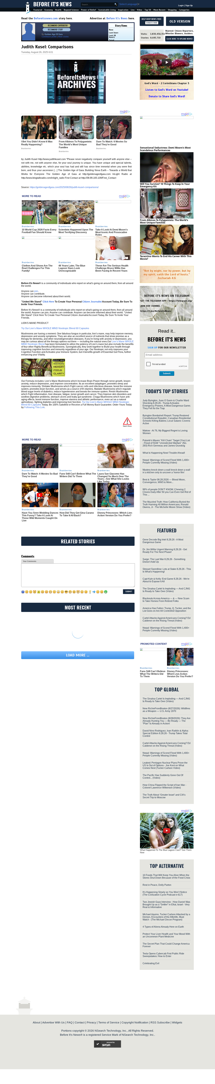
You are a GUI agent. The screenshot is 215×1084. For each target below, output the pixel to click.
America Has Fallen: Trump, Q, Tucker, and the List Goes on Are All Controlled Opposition (167, 609)
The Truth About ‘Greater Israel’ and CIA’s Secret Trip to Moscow (164, 796)
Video (139, 10)
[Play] (167, 62)
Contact (80, 1022)
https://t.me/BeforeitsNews (155, 311)
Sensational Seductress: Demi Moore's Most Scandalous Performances (165, 149)
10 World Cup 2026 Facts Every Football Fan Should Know (39, 231)
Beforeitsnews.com (46, 18)
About (36, 1022)
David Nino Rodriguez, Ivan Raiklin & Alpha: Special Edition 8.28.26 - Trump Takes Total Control (166, 733)
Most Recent (159, 10)
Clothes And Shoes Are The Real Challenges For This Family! (37, 268)
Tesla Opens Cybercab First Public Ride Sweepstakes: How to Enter (163, 954)
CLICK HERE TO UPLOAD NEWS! (179, 39)
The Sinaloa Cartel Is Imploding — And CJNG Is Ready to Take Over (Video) (166, 589)
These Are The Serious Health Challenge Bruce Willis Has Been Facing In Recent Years (111, 268)
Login (181, 5)
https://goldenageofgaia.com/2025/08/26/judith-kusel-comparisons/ (64, 187)
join (36, 291)
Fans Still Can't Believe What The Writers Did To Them (78, 475)
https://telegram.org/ (180, 300)
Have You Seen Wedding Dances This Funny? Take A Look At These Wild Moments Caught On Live (40, 517)
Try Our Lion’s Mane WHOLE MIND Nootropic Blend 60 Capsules (55, 328)
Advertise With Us (53, 1022)
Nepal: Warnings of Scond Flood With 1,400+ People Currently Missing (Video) (166, 461)
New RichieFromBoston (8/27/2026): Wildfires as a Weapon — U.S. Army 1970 (166, 709)
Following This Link (34, 407)
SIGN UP (152, 347)
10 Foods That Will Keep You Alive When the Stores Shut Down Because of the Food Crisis (166, 876)
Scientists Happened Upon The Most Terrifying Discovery (76, 231)
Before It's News (52, 4)
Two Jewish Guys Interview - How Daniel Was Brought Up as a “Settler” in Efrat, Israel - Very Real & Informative (166, 904)
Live (133, 10)
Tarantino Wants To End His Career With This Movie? (165, 257)
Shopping (172, 10)
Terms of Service (108, 1022)
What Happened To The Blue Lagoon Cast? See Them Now (166, 851)
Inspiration (123, 10)
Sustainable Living (107, 10)
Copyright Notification (135, 1022)
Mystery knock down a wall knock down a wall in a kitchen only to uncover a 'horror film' (166, 471)
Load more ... (77, 655)
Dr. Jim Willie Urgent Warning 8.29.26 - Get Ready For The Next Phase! (165, 550)
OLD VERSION (180, 21)
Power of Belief (88, 10)
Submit (167, 373)
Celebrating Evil (151, 963)
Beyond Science (71, 10)
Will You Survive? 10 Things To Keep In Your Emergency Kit (165, 185)
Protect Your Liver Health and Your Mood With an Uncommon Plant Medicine (166, 935)
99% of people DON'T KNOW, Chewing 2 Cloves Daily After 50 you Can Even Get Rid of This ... (167, 492)
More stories (63, 37)
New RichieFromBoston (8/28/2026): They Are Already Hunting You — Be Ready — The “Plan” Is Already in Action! (166, 721)
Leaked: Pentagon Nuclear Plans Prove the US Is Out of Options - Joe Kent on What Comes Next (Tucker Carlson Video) (165, 765)
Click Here (48, 301)
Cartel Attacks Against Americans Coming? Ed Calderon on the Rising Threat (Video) (166, 619)
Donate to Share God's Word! (167, 96)
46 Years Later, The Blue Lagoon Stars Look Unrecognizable (72, 268)
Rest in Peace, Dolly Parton (157, 885)
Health (58, 10)
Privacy (91, 1022)
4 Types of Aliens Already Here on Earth (163, 927)
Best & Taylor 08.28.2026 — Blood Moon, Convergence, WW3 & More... (164, 480)
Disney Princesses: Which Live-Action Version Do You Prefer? (115, 514)
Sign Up (189, 5)
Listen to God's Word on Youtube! (166, 89)
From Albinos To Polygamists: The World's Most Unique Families (164, 221)
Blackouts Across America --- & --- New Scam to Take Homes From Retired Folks (166, 599)
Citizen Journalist (92, 301)
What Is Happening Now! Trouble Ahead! (164, 453)
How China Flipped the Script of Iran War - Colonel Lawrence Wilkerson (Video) (164, 786)
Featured (37, 10)
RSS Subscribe (160, 1022)
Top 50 (148, 10)
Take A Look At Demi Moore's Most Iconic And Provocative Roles (111, 232)
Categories (184, 10)
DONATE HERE (151, 23)
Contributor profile (49, 37)
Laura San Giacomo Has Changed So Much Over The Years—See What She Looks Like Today (113, 477)
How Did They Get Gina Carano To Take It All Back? (77, 514)
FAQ (70, 1022)
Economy (48, 10)
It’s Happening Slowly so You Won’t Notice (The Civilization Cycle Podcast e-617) (165, 893)
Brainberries (28, 226)
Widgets (177, 1022)
